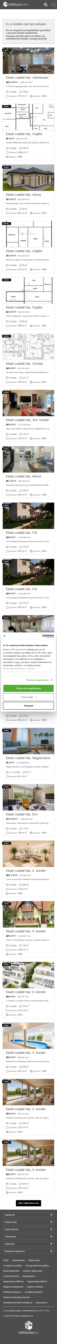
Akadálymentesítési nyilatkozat (17, 1303)
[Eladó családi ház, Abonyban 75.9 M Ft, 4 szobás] (28, 178)
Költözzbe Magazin (12, 1292)
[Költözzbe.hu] (15, 5)
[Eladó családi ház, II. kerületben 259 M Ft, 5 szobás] (28, 1036)
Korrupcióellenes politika (37, 1266)
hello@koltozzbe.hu (31, 1311)
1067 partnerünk (18, 649)
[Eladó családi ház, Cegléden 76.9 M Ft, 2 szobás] (28, 234)
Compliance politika (12, 1266)
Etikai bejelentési (11, 1271)
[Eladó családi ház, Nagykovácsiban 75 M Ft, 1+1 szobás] (28, 741)
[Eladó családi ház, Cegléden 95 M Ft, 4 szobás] (28, 117)
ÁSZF (6, 1260)
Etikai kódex (34, 1260)
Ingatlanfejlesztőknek (37, 1281)
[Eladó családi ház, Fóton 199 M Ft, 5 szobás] (28, 516)
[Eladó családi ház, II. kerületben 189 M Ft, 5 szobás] (28, 914)
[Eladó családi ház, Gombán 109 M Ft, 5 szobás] (28, 347)
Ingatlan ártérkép (35, 1287)
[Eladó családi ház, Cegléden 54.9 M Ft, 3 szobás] (28, 290)
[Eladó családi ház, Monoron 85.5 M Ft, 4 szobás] (28, 459)
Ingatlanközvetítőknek (13, 1281)
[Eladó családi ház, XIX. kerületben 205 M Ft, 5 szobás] (28, 403)
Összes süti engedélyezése (28, 688)
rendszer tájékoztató (32, 1271)
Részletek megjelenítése (37, 680)
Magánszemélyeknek (13, 1287)
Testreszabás (27, 697)
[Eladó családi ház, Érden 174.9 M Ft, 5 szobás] (28, 797)
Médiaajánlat (29, 1276)
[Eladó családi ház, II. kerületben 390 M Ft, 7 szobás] (28, 1092)
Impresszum (41, 1303)
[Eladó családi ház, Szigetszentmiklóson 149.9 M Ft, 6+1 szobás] (28, 628)
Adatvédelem (18, 1260)
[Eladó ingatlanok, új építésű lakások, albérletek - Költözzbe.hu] (28, 1327)
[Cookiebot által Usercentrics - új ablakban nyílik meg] (42, 636)
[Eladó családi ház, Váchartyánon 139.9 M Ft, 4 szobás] (28, 61)
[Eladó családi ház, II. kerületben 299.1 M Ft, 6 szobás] (28, 854)
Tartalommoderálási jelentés (16, 1297)
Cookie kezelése (11, 1276)
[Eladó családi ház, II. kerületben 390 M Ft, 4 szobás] (28, 975)
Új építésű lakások (33, 1292)
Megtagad (28, 706)
